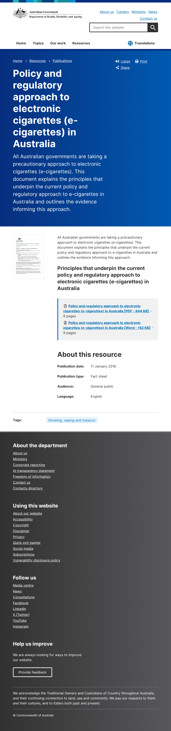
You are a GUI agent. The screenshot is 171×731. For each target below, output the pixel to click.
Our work (58, 43)
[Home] (47, 13)
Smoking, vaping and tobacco (72, 420)
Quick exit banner (27, 543)
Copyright (21, 525)
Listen (125, 61)
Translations (145, 43)
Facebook (21, 603)
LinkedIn (19, 609)
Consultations (24, 597)
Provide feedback (33, 672)
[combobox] (118, 27)
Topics (38, 43)
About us (107, 12)
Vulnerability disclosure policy (36, 560)
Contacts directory (28, 488)
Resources (81, 43)
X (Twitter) (21, 615)
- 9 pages (107, 311)
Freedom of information (31, 476)
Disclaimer (21, 531)
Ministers (139, 12)
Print (143, 61)
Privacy (19, 537)
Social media (23, 548)
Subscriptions (23, 554)
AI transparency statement (34, 471)
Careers (123, 12)
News (152, 12)
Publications (62, 61)
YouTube (19, 620)
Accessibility (23, 519)
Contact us (148, 18)
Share (125, 68)
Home (21, 43)
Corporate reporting (29, 465)
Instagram (21, 626)
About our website (27, 513)
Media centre (23, 585)
